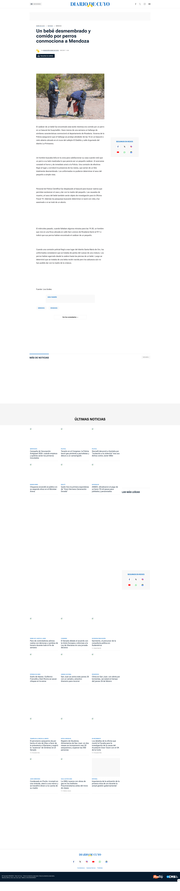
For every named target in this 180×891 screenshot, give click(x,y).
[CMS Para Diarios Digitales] (172, 877)
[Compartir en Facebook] (144, 11)
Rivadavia (54, 308)
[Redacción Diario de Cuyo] (38, 50)
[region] (90, 16)
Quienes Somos (91, 868)
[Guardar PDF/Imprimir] (144, 35)
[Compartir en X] (144, 17)
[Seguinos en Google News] (131, 152)
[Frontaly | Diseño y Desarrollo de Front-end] (158, 876)
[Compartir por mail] (144, 29)
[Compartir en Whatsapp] (144, 23)
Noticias (50, 26)
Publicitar (100, 868)
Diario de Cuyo (40, 26)
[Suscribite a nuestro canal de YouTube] (149, 4)
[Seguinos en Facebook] (135, 4)
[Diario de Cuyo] (90, 4)
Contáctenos (81, 868)
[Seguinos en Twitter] (124, 146)
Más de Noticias (39, 357)
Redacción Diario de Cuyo (51, 50)
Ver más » (146, 357)
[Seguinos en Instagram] (145, 4)
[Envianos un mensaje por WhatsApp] (124, 152)
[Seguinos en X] (140, 4)
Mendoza (59, 26)
